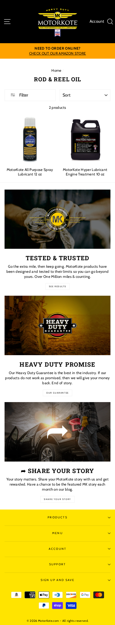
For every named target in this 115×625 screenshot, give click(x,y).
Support (57, 564)
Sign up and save (58, 580)
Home (56, 70)
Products (57, 517)
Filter (23, 95)
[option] (57, 51)
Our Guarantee (57, 392)
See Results (57, 286)
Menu (57, 533)
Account (97, 21)
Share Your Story (57, 499)
